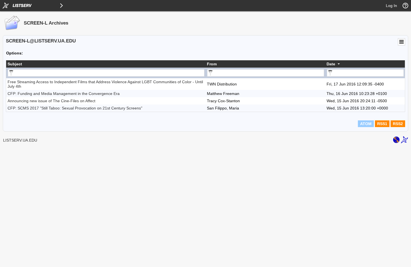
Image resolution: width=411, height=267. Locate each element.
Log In (391, 5)
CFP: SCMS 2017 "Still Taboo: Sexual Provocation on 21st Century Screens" (75, 108)
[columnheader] (106, 64)
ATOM (366, 123)
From (212, 64)
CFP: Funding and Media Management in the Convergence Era (64, 93)
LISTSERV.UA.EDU (20, 140)
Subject (15, 64)
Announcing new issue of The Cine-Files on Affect (51, 101)
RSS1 (382, 123)
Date (331, 64)
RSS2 (398, 123)
